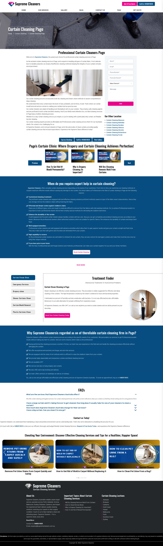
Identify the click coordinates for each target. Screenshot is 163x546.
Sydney (105, 519)
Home (24, 10)
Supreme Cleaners (41, 57)
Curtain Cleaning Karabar (115, 125)
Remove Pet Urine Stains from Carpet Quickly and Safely (28, 472)
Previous (35, 163)
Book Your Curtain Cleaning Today (57, 315)
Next (129, 163)
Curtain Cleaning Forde (114, 135)
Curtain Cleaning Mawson (115, 120)
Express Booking (66, 139)
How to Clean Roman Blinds (74, 505)
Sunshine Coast (108, 517)
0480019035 (124, 378)
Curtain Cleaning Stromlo (115, 130)
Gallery (64, 10)
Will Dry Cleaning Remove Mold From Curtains (80, 502)
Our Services (43, 10)
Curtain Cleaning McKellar (115, 123)
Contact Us (100, 10)
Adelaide (106, 500)
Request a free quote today (87, 426)
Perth (104, 514)
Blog (81, 10)
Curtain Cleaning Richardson (116, 132)
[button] (158, 452)
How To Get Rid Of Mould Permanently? (78, 510)
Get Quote (137, 10)
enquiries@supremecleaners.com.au (43, 526)
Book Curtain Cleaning (81, 252)
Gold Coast (106, 507)
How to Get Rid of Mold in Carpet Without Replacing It (81, 471)
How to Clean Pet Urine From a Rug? (134, 471)
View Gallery (98, 139)
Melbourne (106, 512)
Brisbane (106, 502)
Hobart (105, 509)
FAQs (119, 10)
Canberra (106, 505)
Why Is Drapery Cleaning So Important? (78, 507)
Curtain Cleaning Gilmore (115, 127)
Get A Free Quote (129, 4)
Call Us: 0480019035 (146, 4)
